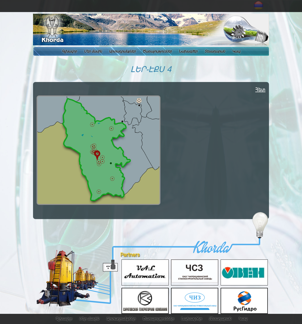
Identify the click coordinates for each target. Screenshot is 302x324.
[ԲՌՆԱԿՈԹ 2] (94, 149)
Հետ (260, 89)
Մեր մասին (93, 51)
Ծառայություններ (157, 51)
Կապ (236, 51)
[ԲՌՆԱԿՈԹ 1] (94, 145)
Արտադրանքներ (122, 51)
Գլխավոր (69, 51)
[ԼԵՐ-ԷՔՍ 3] (99, 164)
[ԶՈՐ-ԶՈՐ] (97, 153)
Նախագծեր (188, 51)
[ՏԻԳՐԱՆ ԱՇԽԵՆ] (102, 157)
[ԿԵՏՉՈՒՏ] (92, 124)
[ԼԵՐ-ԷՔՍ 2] (102, 161)
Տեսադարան (215, 51)
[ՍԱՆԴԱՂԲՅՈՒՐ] (92, 152)
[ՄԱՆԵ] (111, 128)
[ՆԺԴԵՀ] (99, 191)
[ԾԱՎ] (112, 178)
